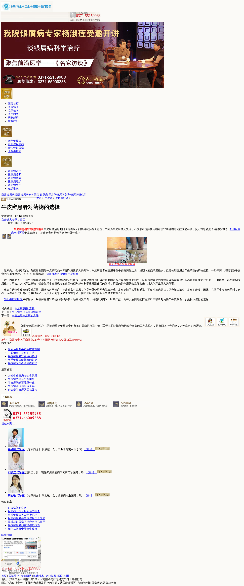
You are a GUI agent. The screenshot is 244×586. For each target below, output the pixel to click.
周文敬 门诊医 (16, 495)
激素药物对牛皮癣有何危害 (24, 349)
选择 (32, 308)
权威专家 (6, 423)
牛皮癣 (48, 198)
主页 (39, 198)
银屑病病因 (14, 178)
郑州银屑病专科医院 (27, 194)
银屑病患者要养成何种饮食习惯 (26, 518)
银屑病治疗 (14, 171)
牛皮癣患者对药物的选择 (22, 356)
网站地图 (63, 575)
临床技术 (13, 110)
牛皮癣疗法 (62, 198)
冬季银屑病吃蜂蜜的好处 (22, 359)
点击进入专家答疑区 (13, 219)
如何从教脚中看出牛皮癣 (22, 528)
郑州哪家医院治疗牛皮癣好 (62, 273)
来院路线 (51, 575)
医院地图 (6, 534)
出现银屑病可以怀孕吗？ (22, 514)
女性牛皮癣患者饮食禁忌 (22, 375)
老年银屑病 (14, 140)
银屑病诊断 (14, 174)
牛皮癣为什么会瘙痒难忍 (26, 312)
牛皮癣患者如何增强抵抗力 (24, 525)
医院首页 (13, 103)
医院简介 (13, 107)
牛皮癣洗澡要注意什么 (21, 382)
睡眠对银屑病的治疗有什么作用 (26, 521)
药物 (26, 308)
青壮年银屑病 (16, 144)
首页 (4, 575)
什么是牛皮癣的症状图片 (22, 389)
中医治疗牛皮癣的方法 (25, 315)
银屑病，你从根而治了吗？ (24, 511)
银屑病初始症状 (17, 507)
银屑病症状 (14, 181)
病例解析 (13, 117)
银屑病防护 (14, 185)
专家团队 (26, 575)
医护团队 (13, 114)
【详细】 (89, 449)
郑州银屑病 (8, 194)
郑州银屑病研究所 (75, 194)
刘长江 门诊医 (16, 472)
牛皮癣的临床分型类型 (21, 379)
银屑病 (44, 194)
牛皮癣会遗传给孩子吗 (21, 386)
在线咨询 (13, 188)
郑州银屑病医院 (13, 299)
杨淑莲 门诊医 (16, 449)
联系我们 (13, 121)
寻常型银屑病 (56, 194)
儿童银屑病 (14, 151)
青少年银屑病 (16, 147)
